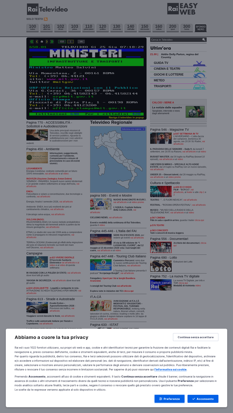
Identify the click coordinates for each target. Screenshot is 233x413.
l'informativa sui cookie (170, 369)
